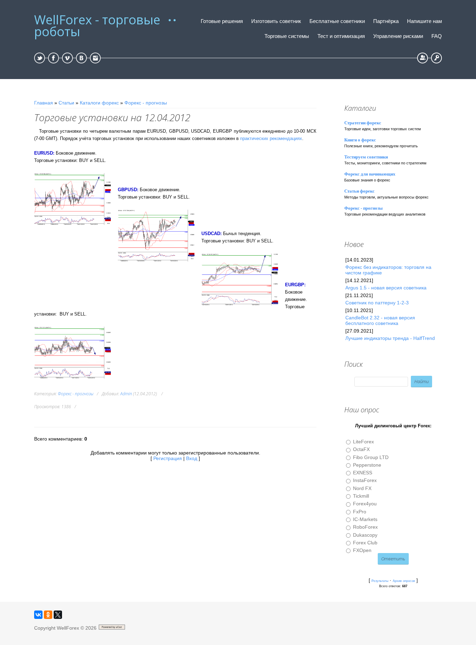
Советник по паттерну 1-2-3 (377, 302)
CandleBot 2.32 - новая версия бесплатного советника (380, 320)
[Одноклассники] (48, 615)
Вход (436, 58)
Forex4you (365, 504)
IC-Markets (365, 519)
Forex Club (365, 542)
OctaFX (361, 449)
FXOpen (362, 550)
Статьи (66, 103)
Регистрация (422, 58)
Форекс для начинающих (370, 174)
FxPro (359, 511)
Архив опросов (404, 581)
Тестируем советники (366, 157)
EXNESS (362, 472)
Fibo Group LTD (371, 457)
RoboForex (365, 527)
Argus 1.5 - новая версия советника (386, 287)
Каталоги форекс (99, 103)
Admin (126, 394)
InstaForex (365, 480)
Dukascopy (365, 535)
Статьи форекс (359, 191)
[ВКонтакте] (38, 615)
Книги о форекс (360, 139)
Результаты (379, 581)
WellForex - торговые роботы (97, 26)
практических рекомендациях (271, 138)
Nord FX (362, 488)
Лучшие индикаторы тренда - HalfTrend (390, 338)
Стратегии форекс (362, 122)
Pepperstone (367, 465)
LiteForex (363, 441)
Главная (43, 103)
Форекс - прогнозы (145, 103)
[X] (58, 615)
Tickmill (361, 496)
